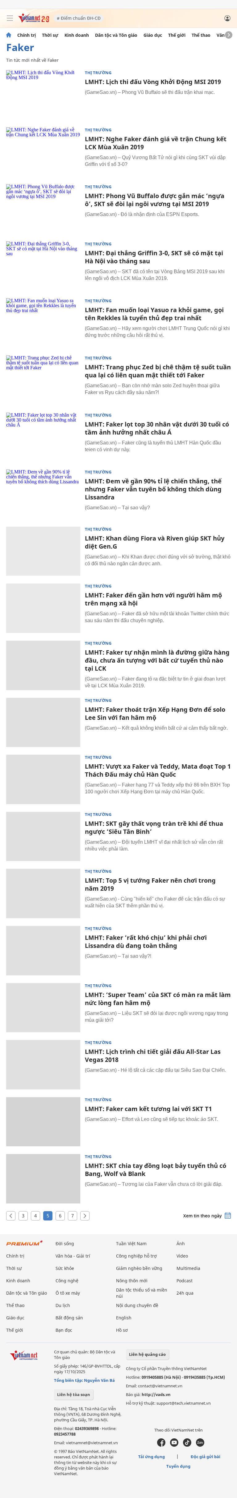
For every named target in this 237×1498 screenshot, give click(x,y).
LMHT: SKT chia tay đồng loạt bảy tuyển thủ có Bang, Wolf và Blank (155, 1169)
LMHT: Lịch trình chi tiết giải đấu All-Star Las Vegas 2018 (153, 1055)
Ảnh (181, 1243)
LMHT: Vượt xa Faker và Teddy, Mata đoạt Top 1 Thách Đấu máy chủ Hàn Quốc (158, 770)
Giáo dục (152, 35)
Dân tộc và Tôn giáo (116, 35)
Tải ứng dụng (151, 1456)
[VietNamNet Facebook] (161, 1445)
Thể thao (201, 35)
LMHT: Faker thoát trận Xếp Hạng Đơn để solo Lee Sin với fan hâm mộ (155, 713)
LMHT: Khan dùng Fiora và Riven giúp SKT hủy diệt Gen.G (154, 542)
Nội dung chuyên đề (137, 1305)
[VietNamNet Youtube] (174, 1445)
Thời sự (50, 35)
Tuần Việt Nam (131, 1243)
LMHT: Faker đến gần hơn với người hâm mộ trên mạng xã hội (153, 599)
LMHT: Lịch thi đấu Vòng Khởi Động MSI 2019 (153, 82)
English (123, 1318)
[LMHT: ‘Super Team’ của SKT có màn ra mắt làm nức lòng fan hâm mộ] (43, 1008)
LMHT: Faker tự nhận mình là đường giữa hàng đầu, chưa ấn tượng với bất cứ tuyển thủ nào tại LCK (157, 660)
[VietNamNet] (8, 35)
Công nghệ (67, 1281)
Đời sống (65, 1243)
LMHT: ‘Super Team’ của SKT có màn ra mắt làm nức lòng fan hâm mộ (158, 999)
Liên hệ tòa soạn (73, 1394)
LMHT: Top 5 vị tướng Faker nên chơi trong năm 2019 (150, 884)
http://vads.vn (156, 1394)
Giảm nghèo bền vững (139, 1268)
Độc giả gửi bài (205, 1456)
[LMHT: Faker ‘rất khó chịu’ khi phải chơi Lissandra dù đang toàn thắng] (43, 950)
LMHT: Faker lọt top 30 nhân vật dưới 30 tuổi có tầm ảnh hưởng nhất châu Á (157, 428)
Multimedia (188, 1268)
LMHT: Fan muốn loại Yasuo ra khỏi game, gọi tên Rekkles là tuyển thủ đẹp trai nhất (154, 314)
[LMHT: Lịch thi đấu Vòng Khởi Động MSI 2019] (43, 95)
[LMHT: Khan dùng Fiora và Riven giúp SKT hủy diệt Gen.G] (43, 551)
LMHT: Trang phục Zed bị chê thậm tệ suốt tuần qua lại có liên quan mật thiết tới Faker (158, 371)
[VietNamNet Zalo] (200, 1445)
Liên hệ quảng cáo (147, 1354)
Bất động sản (69, 1318)
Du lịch (63, 1305)
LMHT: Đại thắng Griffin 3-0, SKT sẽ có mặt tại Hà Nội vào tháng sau (154, 257)
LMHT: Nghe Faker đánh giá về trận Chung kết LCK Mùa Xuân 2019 (156, 143)
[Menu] (10, 18)
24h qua (185, 1293)
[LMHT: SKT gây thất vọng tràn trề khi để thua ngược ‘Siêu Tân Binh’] (43, 836)
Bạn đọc (64, 1330)
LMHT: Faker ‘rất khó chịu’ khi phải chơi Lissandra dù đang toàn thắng (146, 941)
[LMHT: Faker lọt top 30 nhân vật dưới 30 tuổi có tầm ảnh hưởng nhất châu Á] (43, 437)
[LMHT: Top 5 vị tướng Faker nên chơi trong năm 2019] (43, 893)
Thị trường (98, 73)
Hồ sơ (122, 1330)
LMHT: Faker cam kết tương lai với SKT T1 (148, 1109)
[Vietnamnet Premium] (24, 1246)
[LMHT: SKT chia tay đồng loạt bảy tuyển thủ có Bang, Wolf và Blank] (43, 1178)
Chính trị (26, 35)
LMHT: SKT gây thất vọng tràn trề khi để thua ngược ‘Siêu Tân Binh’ (154, 827)
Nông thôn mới (132, 1281)
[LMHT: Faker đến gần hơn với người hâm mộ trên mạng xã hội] (43, 608)
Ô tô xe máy (68, 1293)
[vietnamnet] (33, 20)
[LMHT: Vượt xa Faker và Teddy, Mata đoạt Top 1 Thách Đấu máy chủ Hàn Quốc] (43, 779)
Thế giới (176, 35)
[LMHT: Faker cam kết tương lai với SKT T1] (43, 1122)
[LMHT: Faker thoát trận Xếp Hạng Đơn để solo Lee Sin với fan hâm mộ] (43, 722)
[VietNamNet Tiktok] (187, 1445)
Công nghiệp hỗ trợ (136, 1256)
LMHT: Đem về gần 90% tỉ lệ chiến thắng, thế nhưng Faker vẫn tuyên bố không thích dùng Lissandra (153, 489)
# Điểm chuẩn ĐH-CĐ (79, 18)
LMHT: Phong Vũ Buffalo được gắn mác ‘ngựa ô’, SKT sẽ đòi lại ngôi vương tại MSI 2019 (154, 200)
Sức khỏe (65, 1268)
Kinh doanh (76, 35)
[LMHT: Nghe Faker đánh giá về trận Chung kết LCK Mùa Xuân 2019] (43, 152)
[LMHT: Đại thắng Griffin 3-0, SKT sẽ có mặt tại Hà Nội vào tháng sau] (43, 266)
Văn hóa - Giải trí (73, 1256)
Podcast (185, 1281)
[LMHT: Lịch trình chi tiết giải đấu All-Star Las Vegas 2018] (43, 1064)
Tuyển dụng (178, 1466)
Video (182, 1256)
